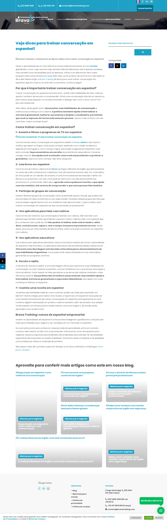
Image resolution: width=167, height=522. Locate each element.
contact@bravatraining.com (75, 6)
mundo (94, 66)
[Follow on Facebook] (111, 65)
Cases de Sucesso (142, 19)
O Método (46, 19)
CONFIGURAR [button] (136, 518)
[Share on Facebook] (3, 255)
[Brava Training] (25, 19)
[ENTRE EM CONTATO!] (161, 510)
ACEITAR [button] (149, 518)
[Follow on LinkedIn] (123, 65)
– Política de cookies (80, 506)
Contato (127, 19)
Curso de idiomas (105, 19)
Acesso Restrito (145, 8)
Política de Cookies (36, 519)
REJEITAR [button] (159, 518)
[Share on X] (3, 261)
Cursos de (72, 19)
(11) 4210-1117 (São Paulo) (119, 491)
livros (54, 169)
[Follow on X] (117, 65)
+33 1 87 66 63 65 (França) (119, 505)
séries (83, 142)
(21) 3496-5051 (27, 6)
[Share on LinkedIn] (3, 266)
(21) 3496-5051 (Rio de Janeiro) (116, 500)
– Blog (74, 490)
